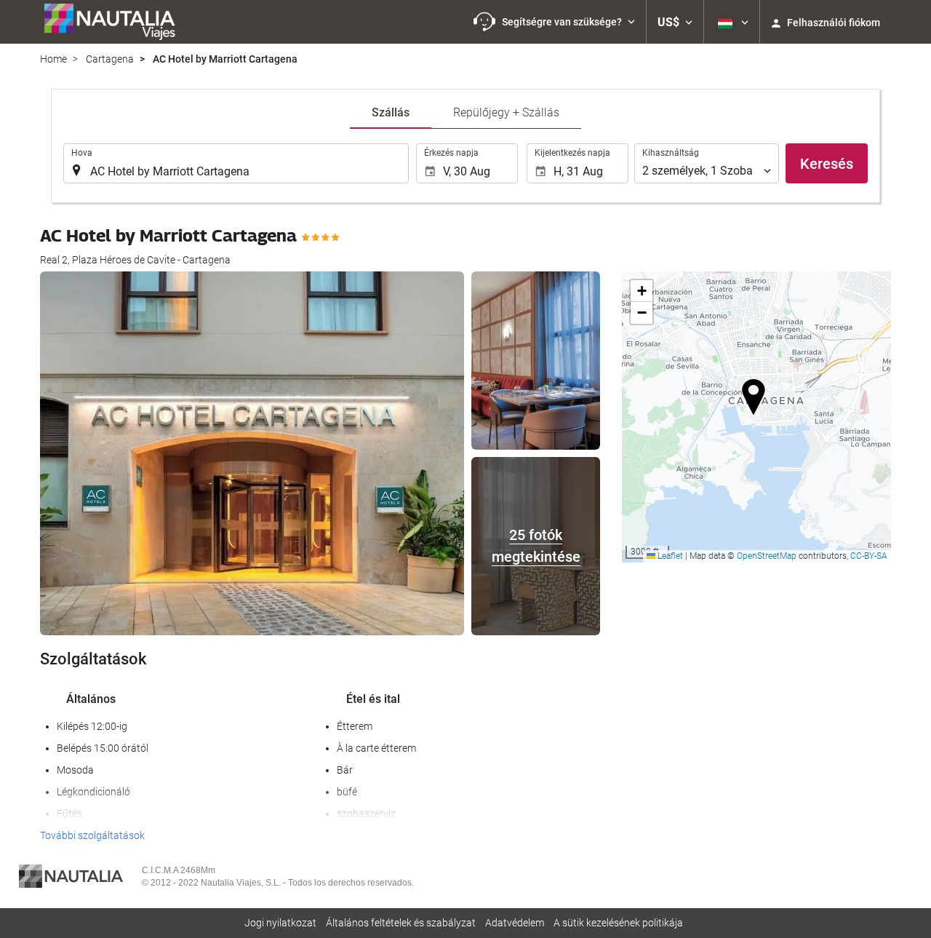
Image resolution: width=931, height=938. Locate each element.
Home (53, 59)
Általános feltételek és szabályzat (401, 923)
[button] (554, 22)
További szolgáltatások (92, 835)
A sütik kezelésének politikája (618, 923)
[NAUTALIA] (116, 22)
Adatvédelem (514, 923)
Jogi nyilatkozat (280, 923)
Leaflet (669, 556)
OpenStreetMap (766, 556)
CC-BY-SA (868, 556)
